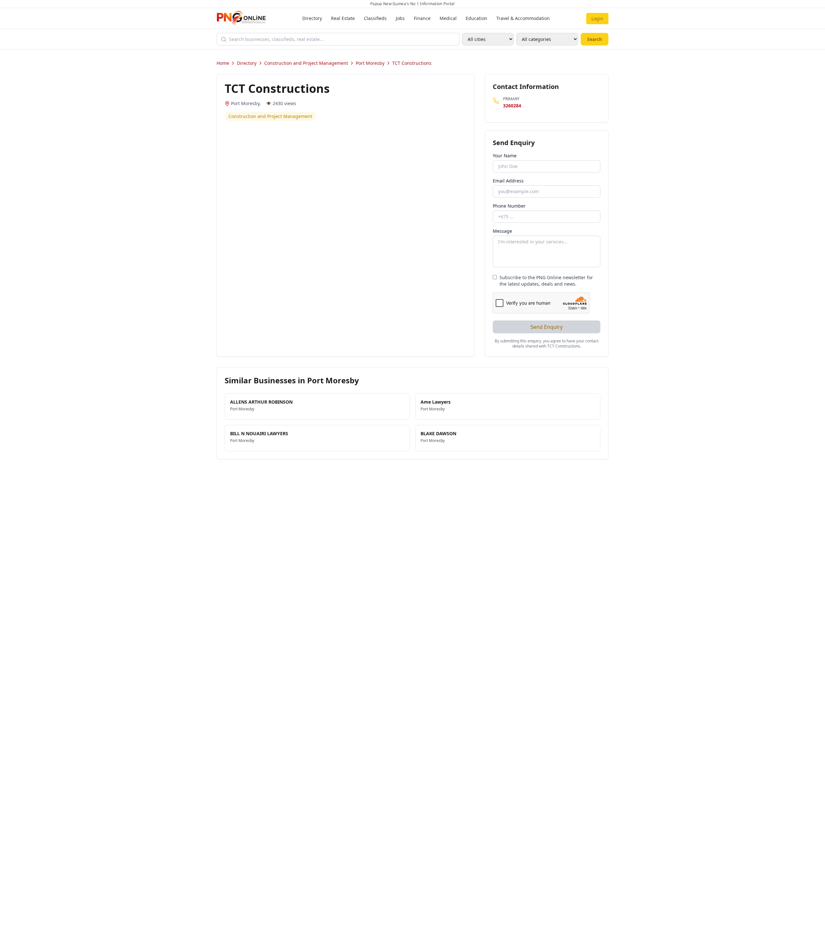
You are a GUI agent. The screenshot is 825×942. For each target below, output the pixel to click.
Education (476, 18)
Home (223, 63)
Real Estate (343, 18)
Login (597, 18)
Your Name (505, 155)
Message (502, 231)
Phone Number (509, 206)
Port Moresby (370, 63)
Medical (448, 18)
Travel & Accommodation (523, 18)
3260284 (512, 106)
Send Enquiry (546, 326)
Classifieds (375, 18)
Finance (422, 18)
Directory (312, 18)
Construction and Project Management (306, 63)
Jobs (400, 18)
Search (594, 39)
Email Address (508, 181)
